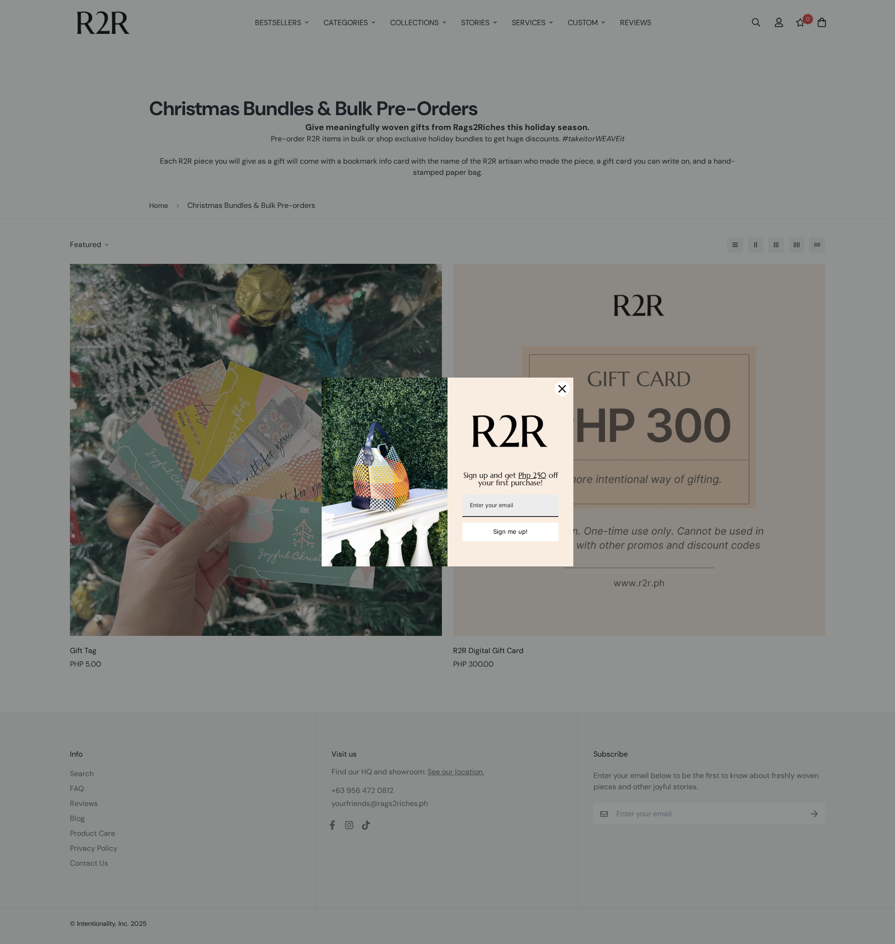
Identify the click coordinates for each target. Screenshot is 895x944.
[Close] (562, 389)
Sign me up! (510, 531)
